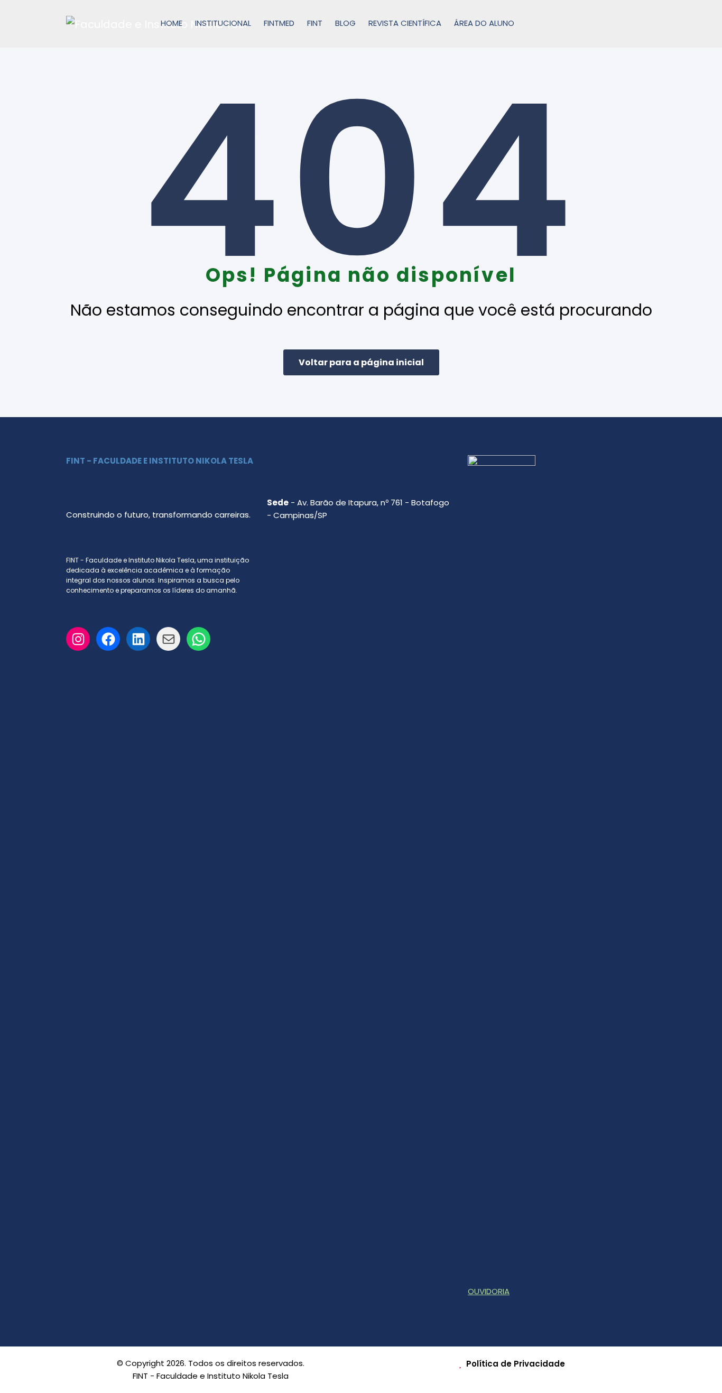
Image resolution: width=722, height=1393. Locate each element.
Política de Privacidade (514, 1363)
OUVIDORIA (489, 1291)
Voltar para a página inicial (361, 362)
